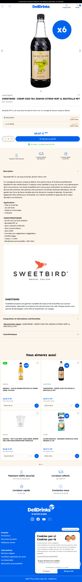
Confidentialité (7, 560)
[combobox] (58, 406)
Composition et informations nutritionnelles (21, 319)
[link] (41, 6)
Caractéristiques (10, 334)
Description (8, 171)
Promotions (6, 536)
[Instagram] (32, 520)
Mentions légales (8, 553)
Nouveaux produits (9, 539)
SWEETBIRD (7, 95)
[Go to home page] (41, 510)
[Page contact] (49, 520)
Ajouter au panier (49, 139)
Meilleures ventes (8, 542)
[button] (5, 139)
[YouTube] (43, 520)
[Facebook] (38, 520)
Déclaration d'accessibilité (11, 563)
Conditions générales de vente (13, 557)
